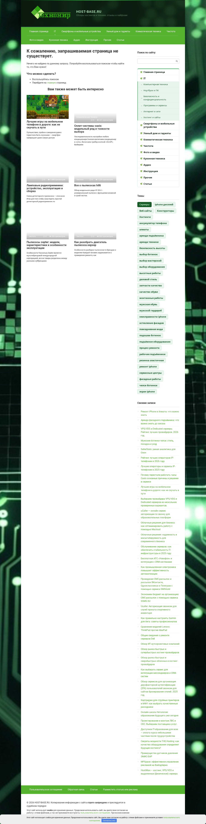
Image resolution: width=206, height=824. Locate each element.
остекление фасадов (151, 323)
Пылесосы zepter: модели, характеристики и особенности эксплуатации (46, 245)
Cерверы (144, 204)
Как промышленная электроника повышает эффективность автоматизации (158, 570)
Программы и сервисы (155, 105)
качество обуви (148, 291)
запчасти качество (150, 285)
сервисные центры (150, 372)
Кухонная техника (58, 40)
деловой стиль (148, 279)
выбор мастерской (150, 260)
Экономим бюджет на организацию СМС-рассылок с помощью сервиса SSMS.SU (160, 597)
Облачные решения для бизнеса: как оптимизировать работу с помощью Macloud (158, 526)
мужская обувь (148, 304)
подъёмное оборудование (154, 341)
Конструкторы (165, 210)
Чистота (171, 31)
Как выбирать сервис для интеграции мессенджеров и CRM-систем (158, 673)
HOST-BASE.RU (88, 12)
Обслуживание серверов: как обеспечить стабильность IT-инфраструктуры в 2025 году (156, 550)
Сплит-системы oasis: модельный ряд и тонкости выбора (91, 128)
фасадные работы (150, 379)
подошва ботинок (150, 335)
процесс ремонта (149, 347)
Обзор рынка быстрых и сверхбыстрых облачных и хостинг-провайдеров (159, 661)
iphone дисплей (164, 204)
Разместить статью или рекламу (120, 789)
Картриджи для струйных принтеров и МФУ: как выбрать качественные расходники (160, 703)
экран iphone (147, 391)
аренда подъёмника (151, 235)
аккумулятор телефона (153, 223)
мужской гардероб (150, 310)
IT (55, 31)
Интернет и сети (151, 111)
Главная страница (38, 31)
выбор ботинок (148, 254)
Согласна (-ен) (109, 821)
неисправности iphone (152, 316)
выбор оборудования (152, 266)
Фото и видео (36, 40)
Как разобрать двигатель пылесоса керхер (90, 243)
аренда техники (149, 242)
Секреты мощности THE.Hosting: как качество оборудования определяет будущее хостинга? (160, 744)
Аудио (76, 40)
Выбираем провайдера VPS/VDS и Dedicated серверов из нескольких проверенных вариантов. (159, 502)
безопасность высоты (152, 248)
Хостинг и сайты (151, 117)
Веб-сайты (145, 210)
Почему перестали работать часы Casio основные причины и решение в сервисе (159, 478)
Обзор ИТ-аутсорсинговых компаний (160, 644)
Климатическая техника (148, 31)
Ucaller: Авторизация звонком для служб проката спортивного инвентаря (159, 609)
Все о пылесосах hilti (87, 185)
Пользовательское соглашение (45, 789)
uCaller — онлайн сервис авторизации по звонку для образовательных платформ (156, 514)
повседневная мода (151, 329)
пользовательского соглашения (95, 813)
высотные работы (150, 273)
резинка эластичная (151, 360)
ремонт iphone (148, 366)
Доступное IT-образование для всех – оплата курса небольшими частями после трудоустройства (159, 732)
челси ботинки (148, 385)
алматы (144, 229)
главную (51, 82)
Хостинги (145, 217)
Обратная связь (76, 789)
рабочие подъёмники (152, 354)
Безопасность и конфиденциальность (154, 98)
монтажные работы (151, 298)
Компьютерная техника (155, 84)
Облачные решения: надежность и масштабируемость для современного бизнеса (159, 538)
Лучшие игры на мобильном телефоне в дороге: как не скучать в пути (45, 124)
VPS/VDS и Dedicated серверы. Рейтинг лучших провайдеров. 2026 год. (159, 432)
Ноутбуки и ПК (151, 90)
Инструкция (91, 40)
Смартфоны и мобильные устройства (81, 31)
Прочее (107, 40)
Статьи (120, 40)
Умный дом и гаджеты (118, 31)
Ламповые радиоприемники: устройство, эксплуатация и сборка (45, 188)
